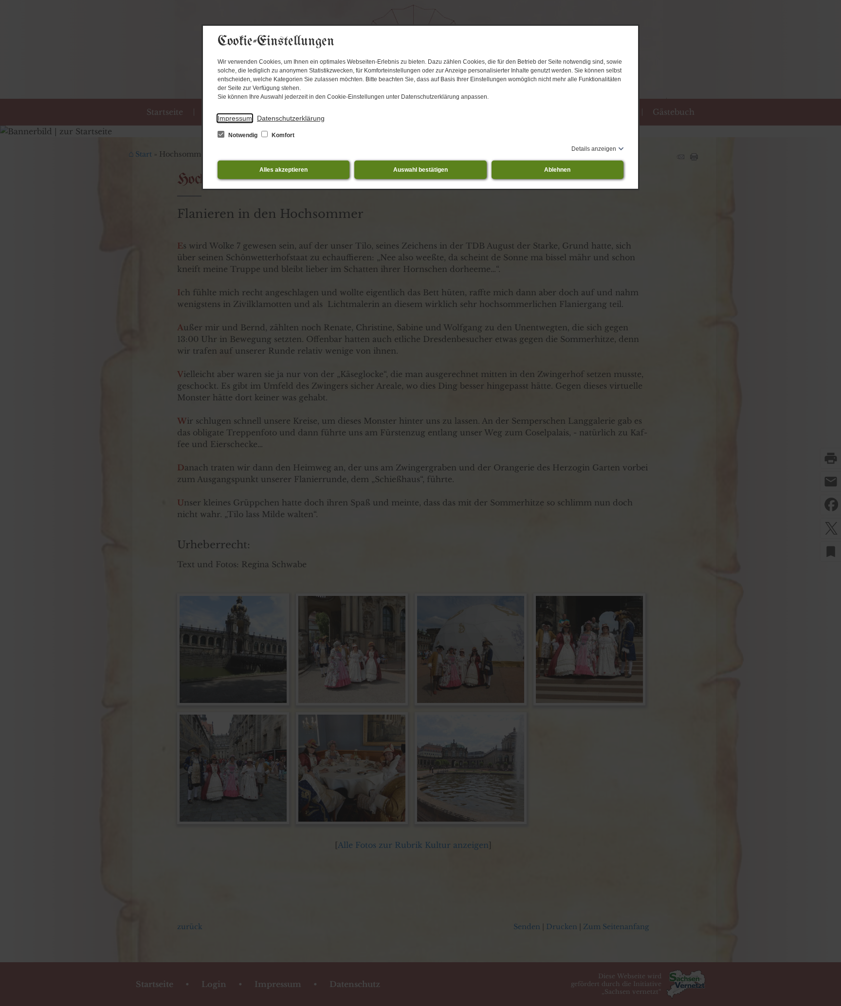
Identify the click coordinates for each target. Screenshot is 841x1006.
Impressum (235, 118)
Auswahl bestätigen (420, 169)
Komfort (282, 135)
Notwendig (243, 135)
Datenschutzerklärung (291, 118)
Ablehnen (557, 169)
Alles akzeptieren (283, 169)
